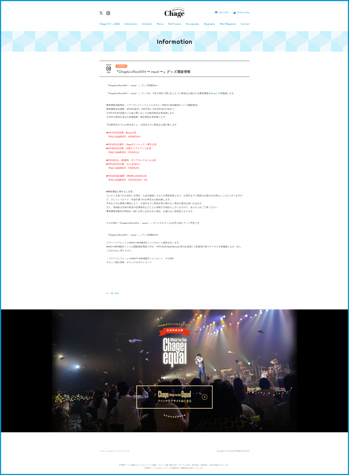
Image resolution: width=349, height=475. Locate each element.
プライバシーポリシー (108, 451)
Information (130, 24)
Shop (213, 93)
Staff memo (174, 24)
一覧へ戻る (114, 293)
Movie (160, 24)
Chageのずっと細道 (110, 24)
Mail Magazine (228, 24)
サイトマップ (124, 451)
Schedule (147, 24)
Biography (209, 24)
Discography (192, 24)
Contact (245, 24)
